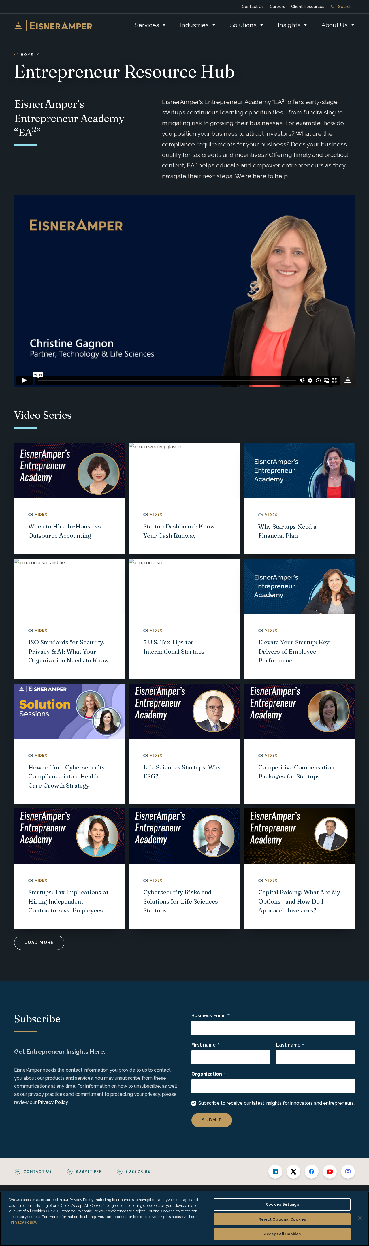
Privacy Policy (53, 1102)
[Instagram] (348, 1172)
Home (27, 55)
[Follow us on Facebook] (312, 1172)
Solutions (243, 25)
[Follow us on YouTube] (330, 1172)
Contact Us (253, 6)
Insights (289, 25)
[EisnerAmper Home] (53, 25)
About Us (334, 25)
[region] (184, 1218)
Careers (277, 6)
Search (345, 6)
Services (147, 25)
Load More (39, 942)
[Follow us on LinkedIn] (275, 1172)
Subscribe (137, 1172)
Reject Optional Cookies (282, 1219)
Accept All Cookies (282, 1234)
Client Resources (307, 6)
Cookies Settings (282, 1204)
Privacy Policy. (24, 1222)
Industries (194, 25)
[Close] (359, 1218)
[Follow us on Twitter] (293, 1172)
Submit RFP (89, 1172)
